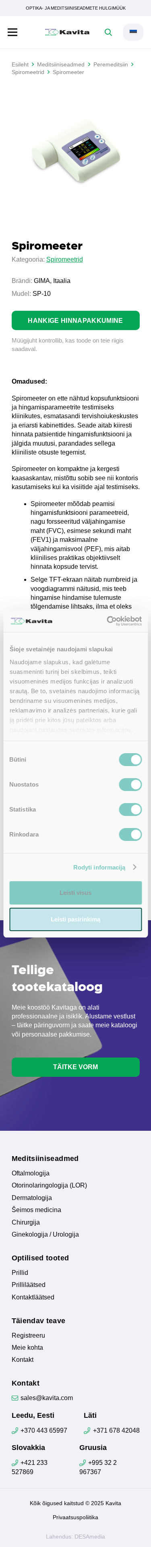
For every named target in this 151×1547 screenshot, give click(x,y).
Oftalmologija (31, 1173)
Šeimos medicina (36, 1209)
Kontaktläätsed (33, 1297)
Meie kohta (27, 1347)
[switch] (130, 784)
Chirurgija (26, 1222)
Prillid (20, 1272)
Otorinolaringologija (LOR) (49, 1185)
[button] (12, 32)
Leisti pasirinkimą (75, 919)
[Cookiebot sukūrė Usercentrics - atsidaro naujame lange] (107, 621)
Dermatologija (32, 1197)
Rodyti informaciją (99, 867)
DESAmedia (89, 1536)
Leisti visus (75, 892)
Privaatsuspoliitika (75, 1517)
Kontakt (22, 1359)
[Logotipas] (67, 32)
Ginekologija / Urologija (45, 1234)
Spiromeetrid (64, 259)
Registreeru (28, 1335)
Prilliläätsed (29, 1284)
